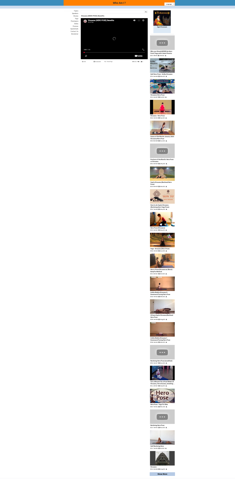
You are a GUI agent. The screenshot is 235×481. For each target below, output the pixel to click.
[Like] (141, 61)
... (166, 55)
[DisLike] (138, 61)
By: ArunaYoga (108, 61)
